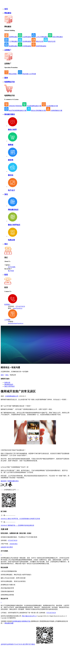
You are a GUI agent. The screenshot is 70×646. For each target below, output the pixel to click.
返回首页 (4, 481)
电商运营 (11, 240)
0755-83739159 (20, 306)
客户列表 (11, 271)
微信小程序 (12, 129)
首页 (6, 9)
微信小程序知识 (14, 225)
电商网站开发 (9, 82)
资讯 (6, 194)
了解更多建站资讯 (13, 481)
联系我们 (7, 304)
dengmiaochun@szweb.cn (15, 323)
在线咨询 (4, 547)
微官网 (10, 160)
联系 (6, 275)
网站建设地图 (9, 623)
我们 (6, 244)
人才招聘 (7, 319)
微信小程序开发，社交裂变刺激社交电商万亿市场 (20, 518)
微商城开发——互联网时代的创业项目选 (17, 525)
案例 (6, 78)
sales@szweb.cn (17, 308)
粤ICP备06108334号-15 (29, 616)
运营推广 (7, 50)
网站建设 (7, 13)
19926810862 (13, 544)
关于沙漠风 (11, 267)
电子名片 (11, 190)
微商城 (10, 145)
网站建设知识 (13, 210)
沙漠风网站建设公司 (11, 396)
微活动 (10, 175)
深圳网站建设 (16, 621)
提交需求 (10, 547)
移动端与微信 (9, 114)
